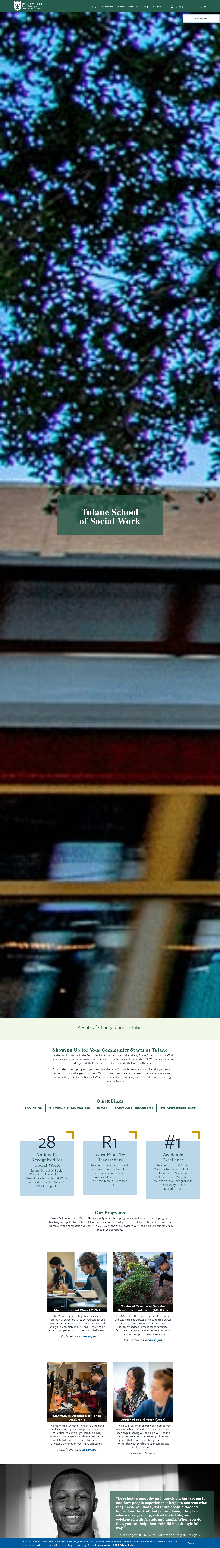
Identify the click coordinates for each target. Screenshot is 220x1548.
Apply (93, 6)
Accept (191, 1543)
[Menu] (195, 7)
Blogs (145, 6)
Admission (33, 1108)
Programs (157, 6)
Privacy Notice (102, 1545)
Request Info (107, 6)
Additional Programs (134, 1108)
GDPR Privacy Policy (124, 1545)
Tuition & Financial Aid (128, 6)
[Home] (29, 6)
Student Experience (178, 1108)
